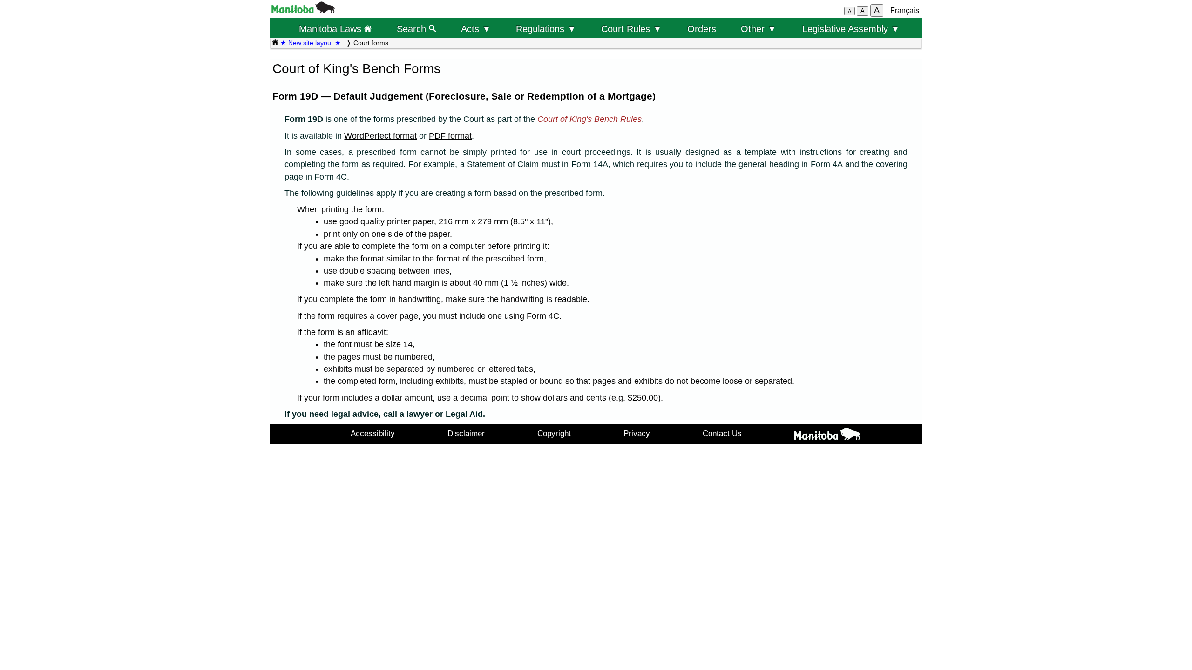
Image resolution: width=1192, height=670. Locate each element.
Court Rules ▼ (631, 28)
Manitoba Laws (331, 28)
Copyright (554, 433)
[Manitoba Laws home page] (275, 43)
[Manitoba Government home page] (827, 435)
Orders (701, 28)
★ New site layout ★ (310, 43)
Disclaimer (466, 433)
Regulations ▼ (546, 28)
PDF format (450, 136)
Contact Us (722, 433)
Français (904, 10)
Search (413, 28)
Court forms (370, 43)
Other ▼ (759, 28)
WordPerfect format (380, 136)
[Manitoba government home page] (303, 11)
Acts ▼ (476, 28)
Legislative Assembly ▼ (851, 28)
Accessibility (373, 433)
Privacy (636, 433)
